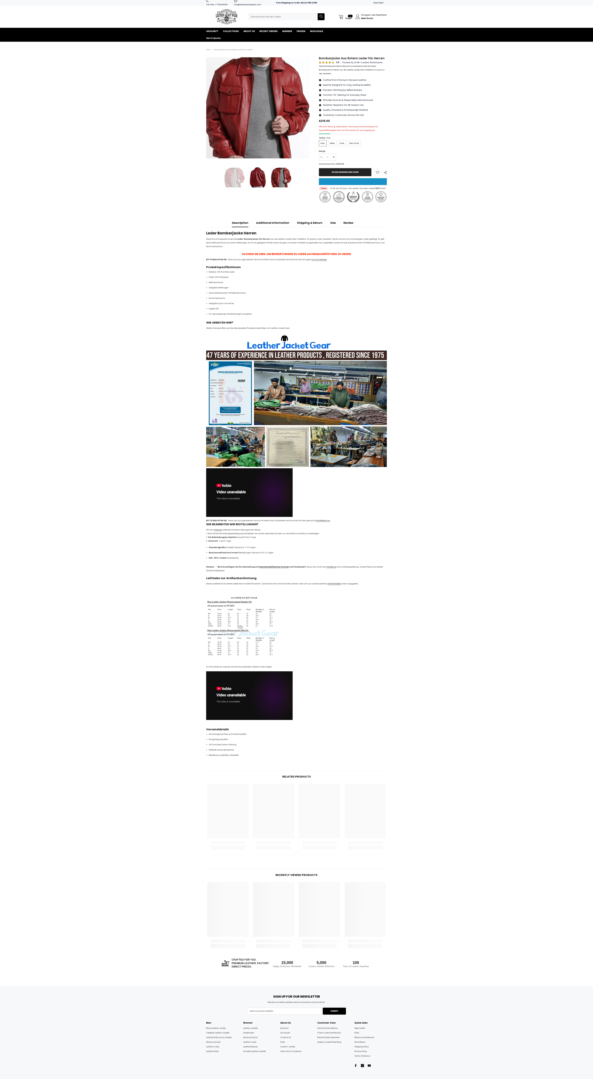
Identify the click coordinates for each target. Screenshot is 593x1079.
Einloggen (366, 15)
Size (333, 223)
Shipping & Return (309, 223)
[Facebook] (355, 1065)
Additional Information (272, 223)
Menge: (322, 151)
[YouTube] (369, 1065)
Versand (218, 529)
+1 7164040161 (221, 4)
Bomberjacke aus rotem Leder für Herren (352, 58)
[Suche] (286, 16)
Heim (208, 49)
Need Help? (378, 2)
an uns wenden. (319, 259)
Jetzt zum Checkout (353, 181)
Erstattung (331, 567)
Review (348, 223)
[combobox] (283, 16)
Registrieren (381, 15)
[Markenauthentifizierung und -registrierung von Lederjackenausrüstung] (296, 400)
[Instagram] (362, 1065)
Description (240, 223)
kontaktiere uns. (323, 520)
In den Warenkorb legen (344, 172)
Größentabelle (334, 583)
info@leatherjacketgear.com (247, 4)
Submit (334, 1011)
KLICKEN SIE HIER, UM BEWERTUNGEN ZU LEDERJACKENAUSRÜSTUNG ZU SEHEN (296, 254)
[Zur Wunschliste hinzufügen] (377, 172)
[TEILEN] (384, 172)
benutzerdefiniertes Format (274, 567)
